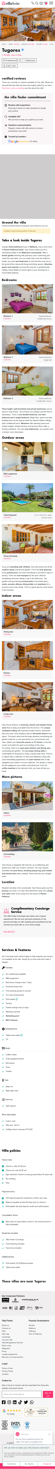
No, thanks (29, 1464)
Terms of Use (7, 1368)
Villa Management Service (12, 1343)
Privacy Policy (7, 1371)
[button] (27, 240)
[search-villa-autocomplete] (36, 3)
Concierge (6, 1337)
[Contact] (32, 3)
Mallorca (32, 1328)
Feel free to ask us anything (13, 88)
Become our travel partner (12, 1357)
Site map (5, 1334)
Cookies (5, 1374)
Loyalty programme (10, 1354)
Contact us (6, 1328)
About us (5, 1325)
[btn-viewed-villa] (40, 3)
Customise (11, 1464)
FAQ (4, 1331)
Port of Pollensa (35, 1334)
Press (4, 1351)
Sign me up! (48, 1394)
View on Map (16, 55)
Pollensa (32, 1331)
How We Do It (9, 931)
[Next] (31, 37)
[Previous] (23, 37)
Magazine (6, 1348)
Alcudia (7, 55)
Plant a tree (6, 1346)
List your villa (7, 1340)
